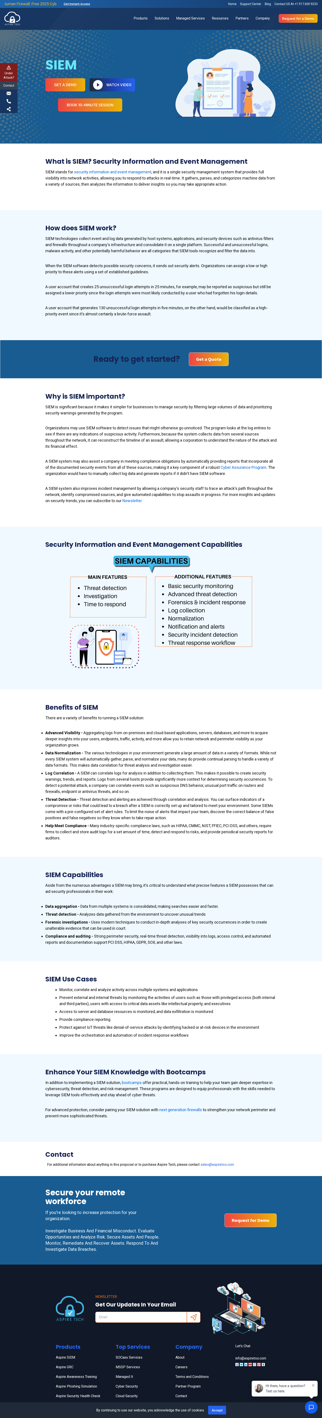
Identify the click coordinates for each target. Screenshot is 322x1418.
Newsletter (132, 500)
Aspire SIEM (65, 1357)
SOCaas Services (129, 1357)
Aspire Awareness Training (76, 1377)
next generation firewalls (180, 1109)
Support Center (250, 4)
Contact (181, 1396)
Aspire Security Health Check (78, 1396)
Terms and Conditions (192, 1377)
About (179, 1357)
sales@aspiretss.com (217, 1164)
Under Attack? (9, 75)
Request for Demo (250, 1220)
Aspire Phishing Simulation (76, 1386)
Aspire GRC (64, 1367)
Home (232, 4)
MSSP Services (128, 1367)
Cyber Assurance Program (243, 467)
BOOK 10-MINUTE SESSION (90, 105)
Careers (181, 1367)
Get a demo (65, 85)
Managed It (124, 1377)
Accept (217, 1410)
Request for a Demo (298, 18)
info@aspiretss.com (250, 1358)
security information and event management (112, 172)
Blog (268, 4)
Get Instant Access (77, 4)
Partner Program (188, 1386)
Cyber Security (127, 1386)
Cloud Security (127, 1396)
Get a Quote (208, 359)
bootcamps (132, 1082)
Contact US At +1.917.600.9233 (296, 4)
